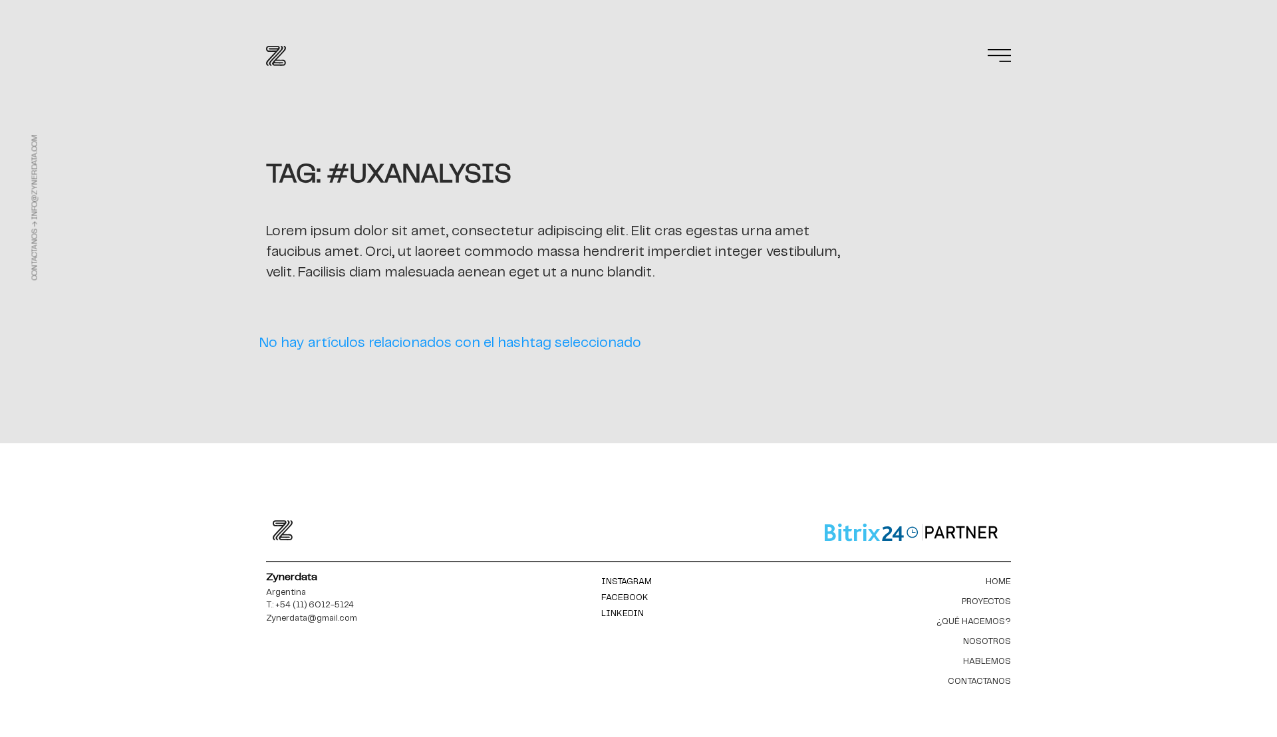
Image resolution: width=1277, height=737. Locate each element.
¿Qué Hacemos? (973, 621)
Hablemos (987, 661)
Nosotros (987, 641)
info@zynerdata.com (35, 177)
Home (998, 582)
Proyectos (986, 601)
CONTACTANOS (979, 681)
